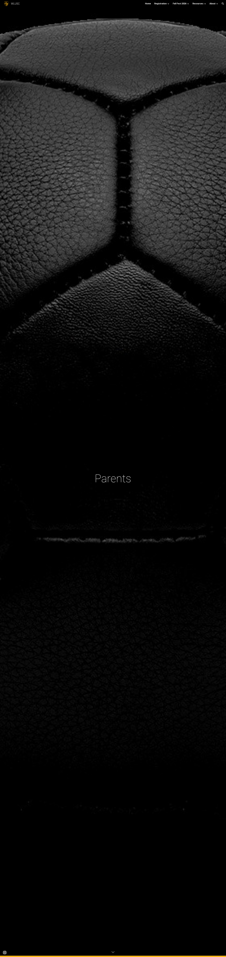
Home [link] (148, 3)
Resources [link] (198, 3)
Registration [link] (160, 3)
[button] (223, 4)
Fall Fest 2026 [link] (179, 3)
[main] (113, 478)
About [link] (212, 3)
